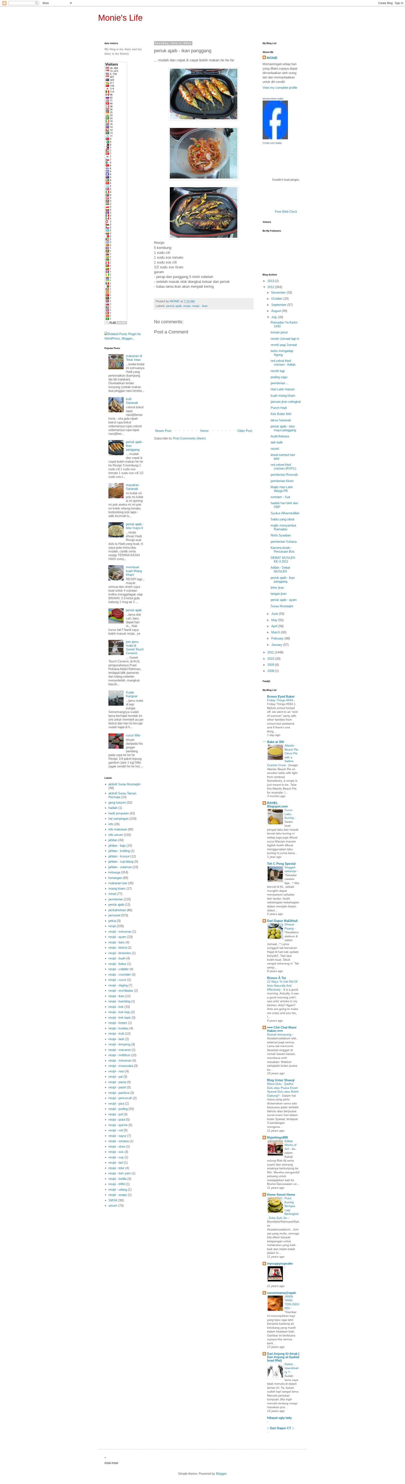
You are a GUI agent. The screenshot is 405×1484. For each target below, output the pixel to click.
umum (112, 1205)
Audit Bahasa (280, 436)
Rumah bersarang (279, 1034)
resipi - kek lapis (119, 1017)
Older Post (244, 430)
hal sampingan (118, 818)
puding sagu (279, 377)
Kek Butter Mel (281, 414)
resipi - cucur (117, 980)
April (274, 626)
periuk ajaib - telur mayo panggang (283, 428)
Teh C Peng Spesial (281, 863)
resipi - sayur (117, 1136)
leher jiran (277, 587)
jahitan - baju (117, 845)
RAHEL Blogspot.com (277, 804)
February (278, 638)
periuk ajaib (174, 306)
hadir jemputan (118, 813)
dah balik (277, 442)
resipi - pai (115, 1076)
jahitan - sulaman (120, 867)
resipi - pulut (116, 1119)
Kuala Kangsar (132, 694)
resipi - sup (116, 1157)
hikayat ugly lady (279, 1418)
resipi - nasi (116, 1071)
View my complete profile (280, 87)
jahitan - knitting (119, 851)
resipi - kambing (119, 1001)
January (277, 644)
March (276, 632)
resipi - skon (116, 1146)
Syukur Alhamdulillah (285, 513)
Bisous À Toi (276, 978)
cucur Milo (133, 735)
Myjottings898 (277, 1137)
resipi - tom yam (119, 1173)
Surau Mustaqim (282, 606)
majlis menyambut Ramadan (283, 527)
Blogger (221, 1473)
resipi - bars (116, 942)
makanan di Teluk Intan (134, 357)
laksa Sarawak (281, 420)
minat (112, 894)
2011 (271, 652)
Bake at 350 (275, 742)
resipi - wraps (117, 1195)
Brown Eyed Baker (281, 696)
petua (112, 921)
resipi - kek (116, 1007)
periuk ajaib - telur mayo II (134, 526)
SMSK (112, 1200)
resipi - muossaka (120, 1066)
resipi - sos (116, 1152)
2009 (271, 664)
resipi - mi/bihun (119, 1055)
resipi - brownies (119, 953)
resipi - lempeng (119, 1044)
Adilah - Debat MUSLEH (280, 569)
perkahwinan (117, 910)
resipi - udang (117, 1189)
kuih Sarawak (132, 400)
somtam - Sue (280, 497)
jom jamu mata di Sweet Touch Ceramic (135, 647)
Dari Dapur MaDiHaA (282, 921)
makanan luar (117, 883)
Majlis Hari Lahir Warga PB (282, 489)
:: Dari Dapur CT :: (280, 1428)
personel (114, 915)
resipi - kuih (116, 1033)
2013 (271, 281)
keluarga (114, 872)
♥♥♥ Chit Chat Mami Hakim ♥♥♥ (281, 1029)
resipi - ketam (117, 1023)
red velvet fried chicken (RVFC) (283, 466)
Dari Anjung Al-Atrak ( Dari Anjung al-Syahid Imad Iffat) (283, 1357)
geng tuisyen (117, 802)
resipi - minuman (119, 931)
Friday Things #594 (280, 700)
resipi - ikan (200, 306)
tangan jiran (278, 593)
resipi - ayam (117, 937)
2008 (271, 671)
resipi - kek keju (119, 1012)
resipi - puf (115, 1114)
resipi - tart (115, 1162)
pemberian (115, 899)
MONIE (272, 58)
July (274, 317)
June (275, 613)
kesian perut (279, 332)
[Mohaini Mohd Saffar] (275, 138)
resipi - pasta (117, 1082)
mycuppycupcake (280, 1263)
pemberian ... (280, 383)
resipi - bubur (117, 964)
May (274, 620)
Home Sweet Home (281, 1194)
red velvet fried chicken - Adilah (283, 362)
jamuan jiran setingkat (286, 401)
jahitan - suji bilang (121, 861)
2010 (271, 658)
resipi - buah (116, 958)
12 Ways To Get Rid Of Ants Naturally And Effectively (282, 985)
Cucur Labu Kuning (290, 813)
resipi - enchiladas (120, 990)
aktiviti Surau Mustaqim (124, 784)
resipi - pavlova (118, 1093)
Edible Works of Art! (290, 1145)
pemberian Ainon (282, 481)
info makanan (117, 829)
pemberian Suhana (284, 541)
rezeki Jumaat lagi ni (285, 338)
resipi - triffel (116, 1184)
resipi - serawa (118, 1141)
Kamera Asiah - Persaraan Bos (282, 549)
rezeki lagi (278, 371)
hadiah (112, 808)
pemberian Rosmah (284, 474)
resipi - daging (118, 985)
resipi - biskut (117, 947)
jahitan (112, 840)
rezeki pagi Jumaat (284, 344)
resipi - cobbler (118, 969)
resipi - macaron (119, 1050)
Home (204, 430)
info (110, 824)
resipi (186, 306)
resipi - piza (116, 1103)
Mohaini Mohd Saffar (273, 98)
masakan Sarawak (132, 486)
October (277, 298)
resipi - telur (116, 1168)
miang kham (117, 888)
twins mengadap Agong (282, 352)
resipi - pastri (117, 1087)
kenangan (115, 878)
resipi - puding (118, 1109)
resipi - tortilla (117, 1178)
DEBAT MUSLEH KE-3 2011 (283, 559)
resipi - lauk (116, 1039)
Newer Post (163, 430)
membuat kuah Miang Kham (134, 570)
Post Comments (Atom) (189, 438)
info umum (115, 835)
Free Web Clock (286, 211)
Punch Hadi (279, 408)
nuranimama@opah (281, 1293)
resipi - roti (115, 1130)
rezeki (275, 448)
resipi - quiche (118, 1125)
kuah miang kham (283, 395)
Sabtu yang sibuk (282, 519)
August (276, 311)
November (279, 292)
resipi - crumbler (119, 974)
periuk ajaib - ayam (284, 600)
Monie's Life (120, 17)
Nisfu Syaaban (281, 535)
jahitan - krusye (119, 856)
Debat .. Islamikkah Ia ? (292, 1368)
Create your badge (272, 143)
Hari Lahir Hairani (282, 389)
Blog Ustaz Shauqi (280, 1080)
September (279, 304)
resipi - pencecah (120, 1098)
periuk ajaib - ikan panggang (283, 579)
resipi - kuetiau (118, 1028)
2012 (271, 287)
